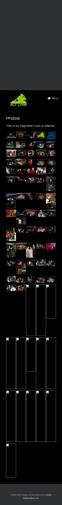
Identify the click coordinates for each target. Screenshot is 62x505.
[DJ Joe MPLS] (18, 100)
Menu (55, 98)
